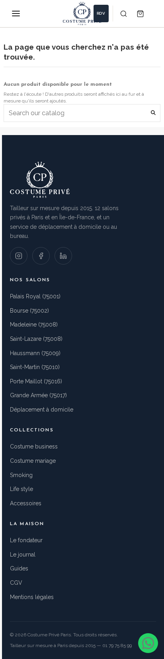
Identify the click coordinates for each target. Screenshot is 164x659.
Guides (19, 568)
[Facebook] (41, 256)
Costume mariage (33, 461)
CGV (16, 583)
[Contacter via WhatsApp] (148, 643)
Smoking (21, 475)
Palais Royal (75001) (35, 296)
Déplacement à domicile (41, 409)
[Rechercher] (123, 13)
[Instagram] (18, 256)
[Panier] (140, 13)
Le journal (22, 554)
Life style (21, 489)
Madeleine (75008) (34, 324)
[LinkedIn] (63, 256)
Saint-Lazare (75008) (36, 339)
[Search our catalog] (153, 113)
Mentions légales (32, 597)
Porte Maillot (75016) (36, 381)
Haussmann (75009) (35, 353)
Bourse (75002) (29, 310)
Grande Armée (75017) (38, 395)
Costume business (34, 446)
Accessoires (25, 503)
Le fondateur (26, 540)
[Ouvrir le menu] (16, 13)
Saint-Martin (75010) (35, 367)
